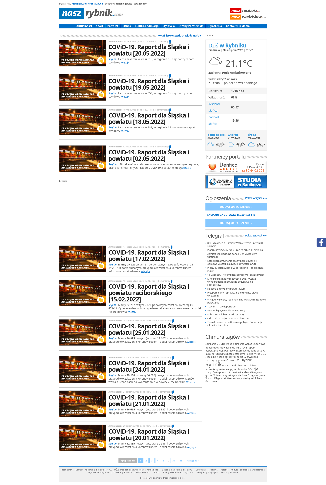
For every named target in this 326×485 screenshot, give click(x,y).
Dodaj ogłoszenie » (236, 207)
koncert (242, 365)
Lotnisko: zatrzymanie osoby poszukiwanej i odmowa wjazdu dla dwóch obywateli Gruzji (232, 262)
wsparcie (210, 369)
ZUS (263, 353)
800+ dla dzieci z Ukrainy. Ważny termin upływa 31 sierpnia (235, 244)
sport (240, 356)
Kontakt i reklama (238, 26)
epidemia (230, 356)
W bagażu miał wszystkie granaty (225, 314)
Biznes (126, 26)
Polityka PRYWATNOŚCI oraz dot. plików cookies (120, 469)
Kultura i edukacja (146, 26)
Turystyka (213, 472)
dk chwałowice (235, 372)
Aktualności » (115, 41)
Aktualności (84, 26)
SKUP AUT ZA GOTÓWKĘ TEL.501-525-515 (231, 215)
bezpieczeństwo (236, 353)
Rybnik (213, 364)
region (241, 347)
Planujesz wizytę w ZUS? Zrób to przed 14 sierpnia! (235, 250)
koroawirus (243, 350)
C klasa (230, 360)
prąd (241, 343)
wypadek (220, 369)
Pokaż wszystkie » (256, 198)
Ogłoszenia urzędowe (98, 472)
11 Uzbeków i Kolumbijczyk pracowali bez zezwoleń (235, 274)
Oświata (117, 472)
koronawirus (219, 353)
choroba (242, 369)
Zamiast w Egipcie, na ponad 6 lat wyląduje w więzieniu (232, 255)
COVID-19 (223, 343)
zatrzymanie (234, 375)
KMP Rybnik (243, 360)
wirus (211, 378)
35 (181, 460)
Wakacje (249, 343)
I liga (208, 356)
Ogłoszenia (215, 26)
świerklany (221, 375)
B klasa (226, 365)
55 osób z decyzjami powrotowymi (226, 288)
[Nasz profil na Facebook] (321, 242)
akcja (259, 350)
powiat (222, 360)
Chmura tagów (222, 336)
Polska (249, 353)
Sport (99, 26)
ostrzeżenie (211, 350)
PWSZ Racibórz (143, 472)
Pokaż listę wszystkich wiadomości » (180, 35)
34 (173, 460)
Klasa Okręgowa (228, 350)
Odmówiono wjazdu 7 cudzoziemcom (228, 318)
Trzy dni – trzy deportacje (221, 306)
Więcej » (125, 62)
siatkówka (252, 365)
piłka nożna (217, 356)
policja (253, 368)
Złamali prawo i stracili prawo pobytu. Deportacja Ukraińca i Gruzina (234, 324)
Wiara (224, 472)
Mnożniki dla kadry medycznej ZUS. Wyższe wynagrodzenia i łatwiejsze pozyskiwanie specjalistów (231, 281)
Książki (224, 469)
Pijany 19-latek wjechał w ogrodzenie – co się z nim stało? (235, 269)
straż (223, 378)
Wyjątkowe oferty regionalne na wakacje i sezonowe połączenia (236, 301)
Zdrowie (234, 472)
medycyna (230, 369)
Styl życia (169, 26)
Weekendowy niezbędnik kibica (244, 378)
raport (251, 347)
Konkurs (234, 343)
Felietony (187, 469)
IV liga (257, 353)
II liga (217, 378)
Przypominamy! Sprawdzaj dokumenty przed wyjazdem (232, 294)
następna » (193, 460)
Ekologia (175, 469)
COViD (234, 365)
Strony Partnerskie (191, 26)
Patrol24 (112, 26)
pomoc (223, 372)
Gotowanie (201, 469)
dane (253, 350)
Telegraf (201, 472)
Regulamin (67, 469)
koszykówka (212, 372)
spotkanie (210, 343)
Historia (214, 469)
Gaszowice (211, 381)
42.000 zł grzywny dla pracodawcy (226, 310)
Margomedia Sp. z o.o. (174, 477)
